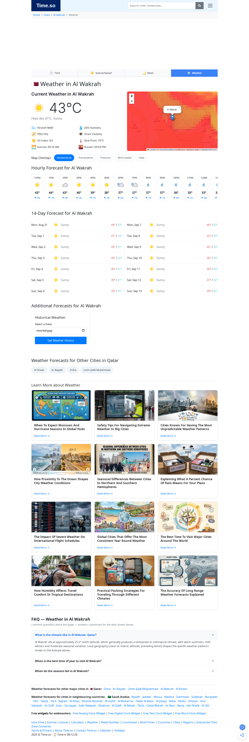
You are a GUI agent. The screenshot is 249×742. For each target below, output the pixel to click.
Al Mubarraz (125, 701)
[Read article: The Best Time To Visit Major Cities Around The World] (187, 517)
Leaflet (152, 149)
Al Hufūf (110, 701)
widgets (43, 713)
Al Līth (205, 705)
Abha (172, 701)
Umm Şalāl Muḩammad (96, 370)
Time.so (45, 5)
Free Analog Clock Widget (89, 713)
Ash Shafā (192, 705)
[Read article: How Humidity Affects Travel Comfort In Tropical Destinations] (61, 571)
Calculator (77, 722)
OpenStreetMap (167, 149)
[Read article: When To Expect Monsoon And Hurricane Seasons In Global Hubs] (61, 405)
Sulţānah (197, 697)
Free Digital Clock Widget (124, 713)
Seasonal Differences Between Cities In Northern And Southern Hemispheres (124, 483)
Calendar (105, 730)
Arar (203, 701)
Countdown (129, 722)
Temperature (64, 157)
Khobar (193, 701)
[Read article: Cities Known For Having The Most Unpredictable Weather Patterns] (187, 405)
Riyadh (135, 697)
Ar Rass (170, 705)
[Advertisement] (124, 44)
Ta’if (35, 701)
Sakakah (36, 705)
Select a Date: (43, 324)
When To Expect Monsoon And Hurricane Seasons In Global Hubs (59, 427)
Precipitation (86, 157)
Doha (73, 370)
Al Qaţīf (116, 705)
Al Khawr (39, 370)
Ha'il (53, 701)
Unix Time (37, 722)
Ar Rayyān (57, 370)
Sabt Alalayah (87, 705)
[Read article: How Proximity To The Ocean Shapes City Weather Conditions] (61, 459)
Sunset (63, 722)
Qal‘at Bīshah (155, 705)
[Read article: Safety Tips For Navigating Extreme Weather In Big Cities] (124, 405)
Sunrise (52, 722)
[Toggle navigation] (210, 6)
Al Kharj (74, 701)
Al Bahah (129, 705)
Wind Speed (124, 157)
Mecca (158, 697)
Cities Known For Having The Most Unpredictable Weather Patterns (186, 427)
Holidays (119, 730)
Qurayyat (70, 705)
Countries (164, 722)
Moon (147, 73)
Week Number (110, 722)
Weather (194, 73)
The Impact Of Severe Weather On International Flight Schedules (59, 539)
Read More (42, 435)
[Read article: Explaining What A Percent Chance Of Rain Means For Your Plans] (187, 459)
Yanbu (182, 701)
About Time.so (64, 730)
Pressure (105, 157)
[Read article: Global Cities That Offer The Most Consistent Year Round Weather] (124, 517)
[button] (172, 117)
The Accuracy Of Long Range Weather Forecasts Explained (182, 592)
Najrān (63, 701)
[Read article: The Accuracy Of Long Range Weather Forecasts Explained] (187, 571)
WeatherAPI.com (209, 149)
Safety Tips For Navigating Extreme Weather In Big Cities (123, 427)
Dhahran (104, 705)
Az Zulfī (49, 705)
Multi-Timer (147, 722)
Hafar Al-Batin (145, 701)
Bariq (180, 705)
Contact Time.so (86, 730)
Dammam (182, 697)
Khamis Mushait (92, 701)
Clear (141, 157)
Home (36, 14)
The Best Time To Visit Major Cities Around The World (186, 539)
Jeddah (146, 697)
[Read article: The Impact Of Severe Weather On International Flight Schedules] (61, 517)
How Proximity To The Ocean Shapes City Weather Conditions (61, 481)
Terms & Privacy (41, 730)
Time (54, 73)
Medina (169, 697)
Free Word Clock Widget (190, 713)
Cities (47, 14)
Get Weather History (61, 340)
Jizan (59, 705)
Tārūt (140, 705)
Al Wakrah (59, 14)
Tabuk (44, 701)
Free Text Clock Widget (157, 713)
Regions (188, 722)
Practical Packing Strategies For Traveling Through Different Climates (121, 594)
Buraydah (211, 697)
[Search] (199, 5)
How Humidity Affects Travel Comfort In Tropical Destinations (58, 592)
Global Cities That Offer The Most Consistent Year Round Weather (122, 539)
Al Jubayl (161, 701)
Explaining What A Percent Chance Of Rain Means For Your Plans (186, 481)
